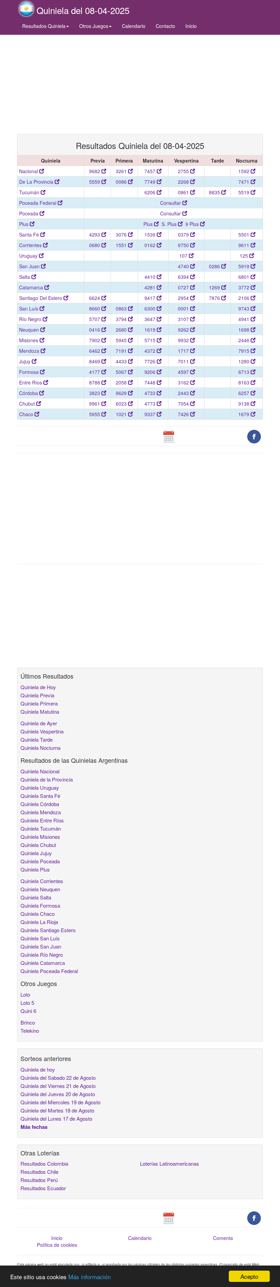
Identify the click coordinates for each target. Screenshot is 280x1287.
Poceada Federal (38, 202)
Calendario (133, 25)
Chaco (26, 414)
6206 (150, 192)
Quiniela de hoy (37, 1069)
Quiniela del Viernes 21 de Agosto (58, 1085)
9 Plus (192, 224)
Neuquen (29, 329)
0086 (122, 181)
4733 (150, 393)
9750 (184, 245)
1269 (215, 287)
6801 (244, 276)
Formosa (29, 371)
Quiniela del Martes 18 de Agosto (57, 1110)
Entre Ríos (31, 382)
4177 (95, 371)
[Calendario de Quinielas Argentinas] (169, 436)
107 (184, 255)
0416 (95, 329)
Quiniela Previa (37, 695)
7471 (244, 181)
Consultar (171, 202)
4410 (150, 276)
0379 (184, 234)
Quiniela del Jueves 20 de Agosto (57, 1093)
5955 (95, 414)
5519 (244, 192)
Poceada (29, 213)
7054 (184, 403)
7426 (184, 414)
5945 (122, 340)
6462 (95, 350)
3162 (184, 382)
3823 (95, 393)
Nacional (29, 171)
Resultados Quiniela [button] (44, 25)
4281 (150, 287)
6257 (244, 393)
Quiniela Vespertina (42, 731)
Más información (89, 1276)
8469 (95, 361)
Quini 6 (28, 1010)
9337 (150, 414)
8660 (95, 308)
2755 (184, 171)
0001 (184, 308)
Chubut (27, 403)
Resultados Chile (39, 1171)
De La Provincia (37, 181)
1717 (184, 350)
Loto (25, 994)
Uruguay (29, 255)
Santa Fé (29, 234)
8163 (244, 382)
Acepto (249, 1276)
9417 (150, 297)
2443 (184, 393)
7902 (95, 340)
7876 (215, 297)
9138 (244, 403)
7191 (122, 350)
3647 (150, 319)
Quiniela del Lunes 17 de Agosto (56, 1118)
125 (244, 255)
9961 (95, 403)
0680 (95, 245)
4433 (122, 361)
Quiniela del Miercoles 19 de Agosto (60, 1102)
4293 (95, 234)
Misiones (29, 340)
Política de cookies (57, 1244)
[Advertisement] (140, 84)
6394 (184, 276)
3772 (244, 287)
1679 (244, 414)
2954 (184, 297)
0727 (184, 287)
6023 (122, 403)
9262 (184, 329)
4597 (184, 371)
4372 (150, 350)
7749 (150, 181)
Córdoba (29, 393)
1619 (150, 329)
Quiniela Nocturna (40, 747)
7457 (150, 171)
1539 (150, 234)
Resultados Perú (39, 1179)
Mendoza (30, 350)
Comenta (223, 1238)
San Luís (29, 308)
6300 (150, 308)
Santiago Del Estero (41, 297)
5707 (95, 319)
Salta (25, 276)
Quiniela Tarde (36, 739)
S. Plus (170, 224)
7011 (184, 361)
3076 (122, 234)
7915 (244, 350)
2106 (244, 297)
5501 (244, 234)
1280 (244, 361)
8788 (95, 382)
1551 (122, 245)
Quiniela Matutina (39, 711)
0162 (150, 245)
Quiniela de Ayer (38, 723)
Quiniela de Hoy (38, 687)
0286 (215, 266)
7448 (150, 382)
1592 (244, 171)
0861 (184, 192)
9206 (150, 371)
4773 (150, 403)
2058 (122, 382)
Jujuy (25, 361)
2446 (244, 340)
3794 (122, 319)
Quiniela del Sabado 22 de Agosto (58, 1077)
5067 (122, 371)
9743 (244, 308)
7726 (150, 361)
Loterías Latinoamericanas (169, 1163)
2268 (184, 181)
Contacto (165, 25)
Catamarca (31, 287)
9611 (244, 245)
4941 (244, 319)
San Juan (30, 266)
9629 (122, 393)
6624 (95, 297)
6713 (244, 371)
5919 (244, 266)
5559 (95, 181)
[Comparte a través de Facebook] (254, 436)
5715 (150, 340)
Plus (24, 224)
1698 (244, 329)
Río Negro (31, 319)
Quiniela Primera (39, 703)
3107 (184, 319)
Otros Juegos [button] (93, 25)
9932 (184, 340)
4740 (184, 266)
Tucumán (30, 192)
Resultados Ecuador (43, 1188)
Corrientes (31, 245)
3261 (122, 171)
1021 (122, 414)
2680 (122, 329)
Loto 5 (27, 1002)
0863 (122, 308)
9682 (95, 171)
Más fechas (33, 1127)
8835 (215, 192)
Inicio (191, 25)
